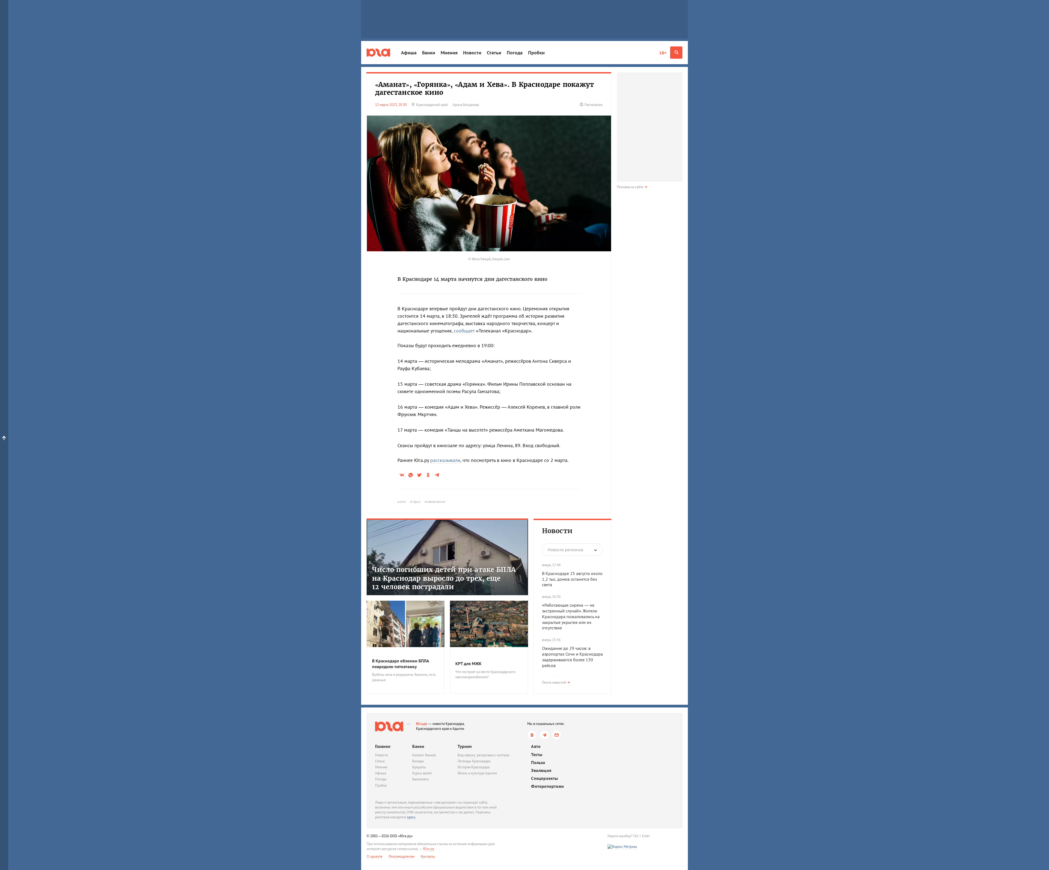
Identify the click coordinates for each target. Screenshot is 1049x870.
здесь (411, 817)
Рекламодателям (401, 856)
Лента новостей (554, 682)
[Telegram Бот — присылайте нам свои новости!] (556, 735)
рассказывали (445, 460)
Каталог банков (424, 755)
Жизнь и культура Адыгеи (477, 773)
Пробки (536, 52)
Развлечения (435, 502)
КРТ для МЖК (468, 663)
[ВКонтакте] (532, 735)
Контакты (428, 856)
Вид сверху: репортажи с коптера (483, 755)
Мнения (449, 52)
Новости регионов (565, 549)
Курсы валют (422, 773)
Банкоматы (420, 779)
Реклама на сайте (630, 187)
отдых (415, 502)
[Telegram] (544, 735)
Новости (472, 52)
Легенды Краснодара (474, 761)
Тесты (536, 754)
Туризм (465, 746)
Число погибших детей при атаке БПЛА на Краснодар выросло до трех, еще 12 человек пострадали (444, 578)
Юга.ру (421, 723)
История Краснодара (474, 767)
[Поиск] (676, 52)
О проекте (374, 856)
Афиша (409, 52)
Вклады (418, 761)
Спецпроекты (544, 778)
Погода (515, 52)
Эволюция (541, 770)
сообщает (464, 331)
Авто (536, 746)
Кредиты (419, 767)
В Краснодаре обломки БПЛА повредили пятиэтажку (400, 663)
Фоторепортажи (547, 786)
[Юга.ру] (378, 52)
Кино (401, 502)
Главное (382, 746)
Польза (538, 762)
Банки (428, 52)
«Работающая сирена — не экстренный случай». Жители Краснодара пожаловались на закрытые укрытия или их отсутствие (571, 616)
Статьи (494, 52)
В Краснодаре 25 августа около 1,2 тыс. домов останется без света (572, 579)
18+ (662, 52)
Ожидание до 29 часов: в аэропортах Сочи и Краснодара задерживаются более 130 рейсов (572, 656)
